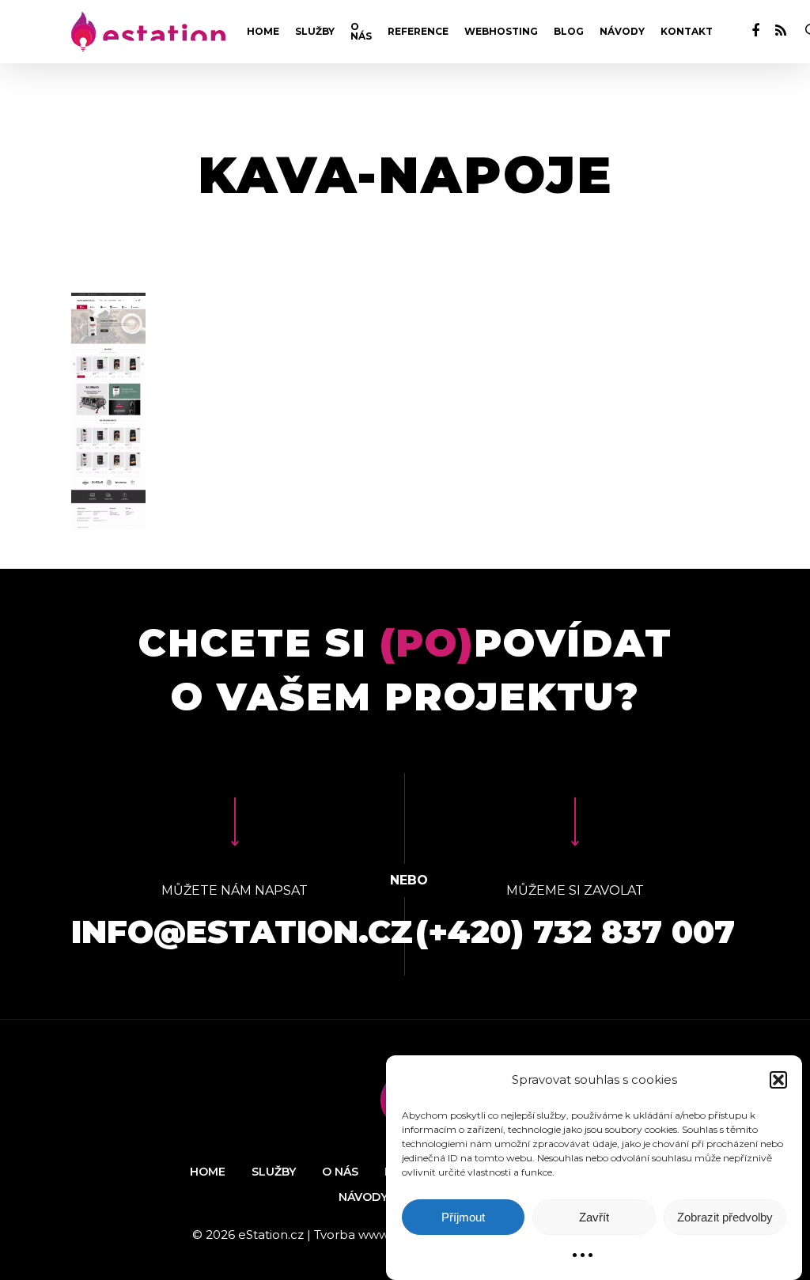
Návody (622, 31)
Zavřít (594, 1217)
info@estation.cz (242, 931)
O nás (361, 31)
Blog (569, 31)
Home (263, 31)
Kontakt (686, 31)
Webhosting (501, 31)
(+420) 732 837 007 (575, 931)
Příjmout (463, 1217)
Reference (418, 31)
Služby (315, 31)
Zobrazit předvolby (725, 1217)
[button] (778, 1080)
